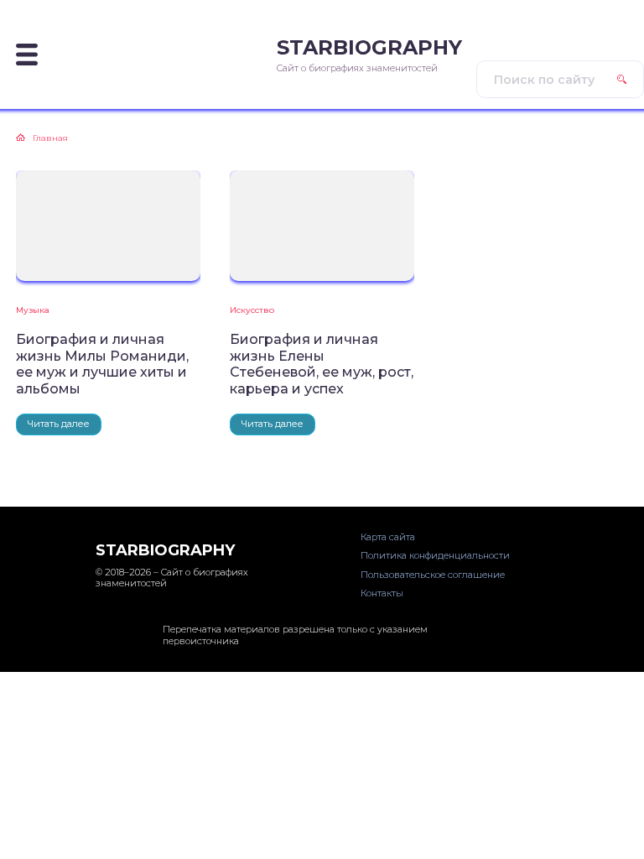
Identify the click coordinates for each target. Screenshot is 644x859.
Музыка (32, 310)
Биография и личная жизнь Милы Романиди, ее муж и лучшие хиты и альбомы (102, 363)
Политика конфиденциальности (435, 555)
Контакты (382, 593)
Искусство (252, 310)
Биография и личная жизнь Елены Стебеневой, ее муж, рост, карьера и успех (321, 363)
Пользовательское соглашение (433, 574)
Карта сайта (388, 537)
